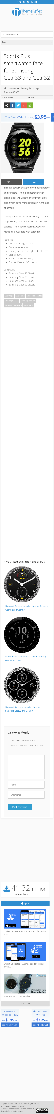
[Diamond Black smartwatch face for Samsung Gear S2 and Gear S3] (22, 601)
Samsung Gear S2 (11, 300)
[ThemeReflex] (27, 18)
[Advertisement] (27, 23)
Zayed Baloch (7, 1106)
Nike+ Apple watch (34, 296)
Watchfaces (8, 97)
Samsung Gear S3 (28, 300)
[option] (22, 148)
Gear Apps (8, 296)
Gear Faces (19, 296)
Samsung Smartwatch (13, 305)
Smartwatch (28, 305)
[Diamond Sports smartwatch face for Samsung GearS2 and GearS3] (22, 702)
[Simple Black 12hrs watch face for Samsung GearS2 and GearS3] (22, 652)
